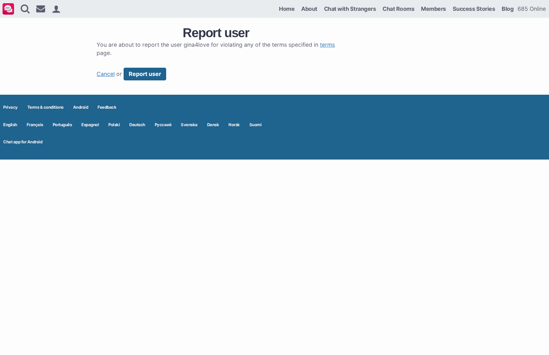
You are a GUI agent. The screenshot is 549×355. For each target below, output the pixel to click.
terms (327, 44)
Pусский (163, 124)
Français (35, 124)
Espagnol (90, 124)
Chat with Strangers (350, 8)
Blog (507, 8)
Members (433, 8)
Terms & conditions (45, 107)
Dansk (213, 124)
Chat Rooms (398, 8)
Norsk (234, 124)
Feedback (107, 107)
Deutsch (137, 124)
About (309, 8)
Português (62, 124)
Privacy (10, 107)
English (10, 124)
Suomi (255, 124)
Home (287, 8)
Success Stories (474, 8)
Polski (114, 124)
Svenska (189, 124)
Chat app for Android (22, 141)
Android (80, 107)
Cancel (106, 74)
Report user (145, 74)
